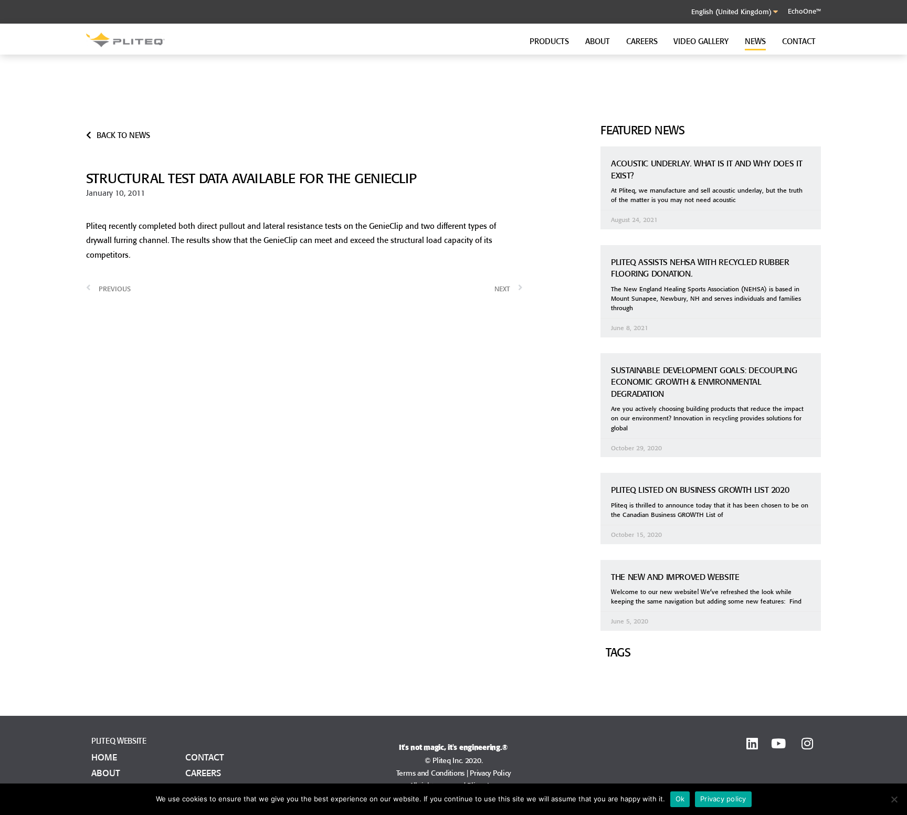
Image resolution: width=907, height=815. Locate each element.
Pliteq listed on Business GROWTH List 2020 (700, 489)
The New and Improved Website (675, 576)
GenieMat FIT (508, 94)
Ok (680, 799)
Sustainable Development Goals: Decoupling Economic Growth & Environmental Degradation (704, 382)
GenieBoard (325, 118)
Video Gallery (701, 41)
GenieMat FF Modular (343, 106)
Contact (799, 41)
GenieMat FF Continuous (348, 94)
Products (549, 41)
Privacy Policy (490, 773)
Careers (642, 41)
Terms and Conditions (430, 773)
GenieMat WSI (510, 118)
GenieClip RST (692, 94)
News (755, 41)
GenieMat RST (147, 94)
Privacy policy (723, 799)
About (597, 41)
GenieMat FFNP (149, 106)
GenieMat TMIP (512, 106)
